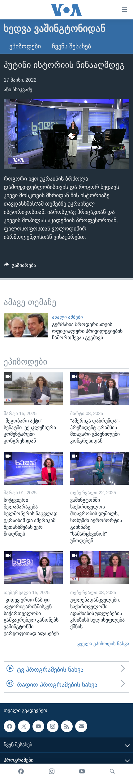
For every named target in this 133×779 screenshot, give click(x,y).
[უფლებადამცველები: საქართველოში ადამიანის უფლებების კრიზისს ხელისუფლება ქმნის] (99, 567)
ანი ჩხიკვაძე (18, 89)
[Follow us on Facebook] (9, 726)
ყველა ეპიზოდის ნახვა (103, 643)
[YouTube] (82, 771)
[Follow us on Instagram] (52, 726)
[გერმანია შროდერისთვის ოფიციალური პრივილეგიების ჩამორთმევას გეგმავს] (26, 325)
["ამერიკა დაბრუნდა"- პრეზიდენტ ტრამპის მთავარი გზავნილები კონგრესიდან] (99, 388)
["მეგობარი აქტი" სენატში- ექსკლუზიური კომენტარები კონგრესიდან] (33, 388)
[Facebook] (21, 771)
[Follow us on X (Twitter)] (24, 726)
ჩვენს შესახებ (71, 46)
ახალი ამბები (67, 317)
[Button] (20, 267)
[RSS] (67, 726)
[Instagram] (51, 771)
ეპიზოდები (25, 46)
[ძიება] (112, 771)
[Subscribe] (81, 726)
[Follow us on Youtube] (38, 726)
